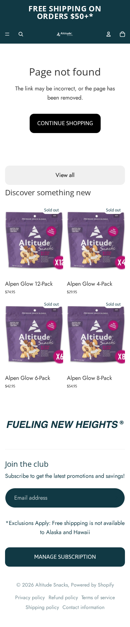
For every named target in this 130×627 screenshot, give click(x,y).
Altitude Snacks (51, 584)
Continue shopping (65, 123)
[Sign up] (115, 498)
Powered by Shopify (92, 584)
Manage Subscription (65, 556)
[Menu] (7, 34)
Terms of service (98, 597)
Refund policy (63, 597)
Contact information (83, 607)
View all (65, 175)
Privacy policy (30, 597)
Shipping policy (42, 607)
